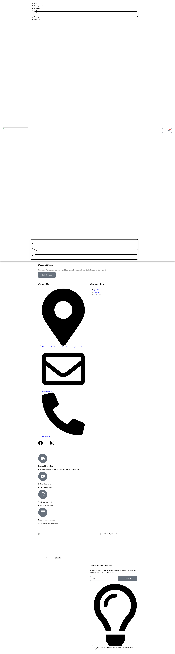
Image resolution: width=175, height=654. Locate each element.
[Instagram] (52, 443)
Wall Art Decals (38, 5)
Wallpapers (37, 8)
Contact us (37, 19)
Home (35, 3)
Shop (35, 10)
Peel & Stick (37, 7)
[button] (84, 130)
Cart (42, 15)
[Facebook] (40, 443)
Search (58, 558)
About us (36, 17)
